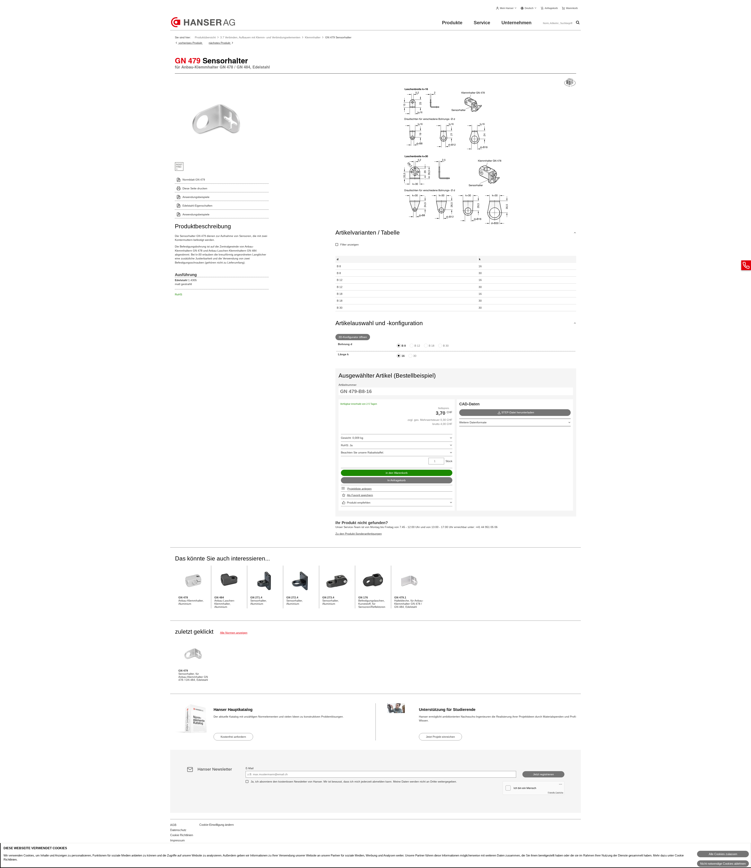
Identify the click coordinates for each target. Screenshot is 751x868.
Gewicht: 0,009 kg (352, 437)
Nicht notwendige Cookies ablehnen (723, 863)
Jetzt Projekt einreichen (440, 736)
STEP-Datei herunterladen (517, 412)
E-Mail (249, 768)
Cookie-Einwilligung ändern (216, 824)
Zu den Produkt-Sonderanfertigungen (358, 533)
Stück (449, 461)
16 (403, 355)
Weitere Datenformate (473, 422)
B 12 (417, 345)
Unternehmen (516, 22)
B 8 (404, 345)
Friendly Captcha (555, 792)
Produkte (452, 22)
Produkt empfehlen (358, 502)
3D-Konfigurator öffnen (353, 337)
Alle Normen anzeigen (233, 632)
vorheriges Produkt (190, 42)
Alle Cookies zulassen (723, 854)
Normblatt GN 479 (193, 179)
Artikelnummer (348, 384)
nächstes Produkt (220, 42)
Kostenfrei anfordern (233, 736)
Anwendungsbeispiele (195, 197)
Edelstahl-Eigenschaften (197, 205)
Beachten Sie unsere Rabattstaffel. (362, 452)
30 (414, 355)
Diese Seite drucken (194, 188)
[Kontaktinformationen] (746, 265)
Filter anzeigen (349, 244)
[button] (506, 8)
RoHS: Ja (347, 445)
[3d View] (570, 82)
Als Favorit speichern (360, 495)
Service (482, 22)
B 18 (431, 345)
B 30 (446, 345)
